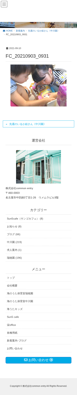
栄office (11, 324)
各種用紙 (12, 332)
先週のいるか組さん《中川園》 (27, 124)
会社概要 (12, 285)
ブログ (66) (13, 234)
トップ (11, 277)
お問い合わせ (15, 348)
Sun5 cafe (13, 316)
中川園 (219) (14, 242)
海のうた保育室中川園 (20, 301)
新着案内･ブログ (17, 340)
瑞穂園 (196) (14, 257)
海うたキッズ (15, 309)
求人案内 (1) (14, 249)
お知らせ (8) (14, 226)
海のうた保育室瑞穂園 (20, 293)
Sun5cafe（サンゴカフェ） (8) (25, 218)
